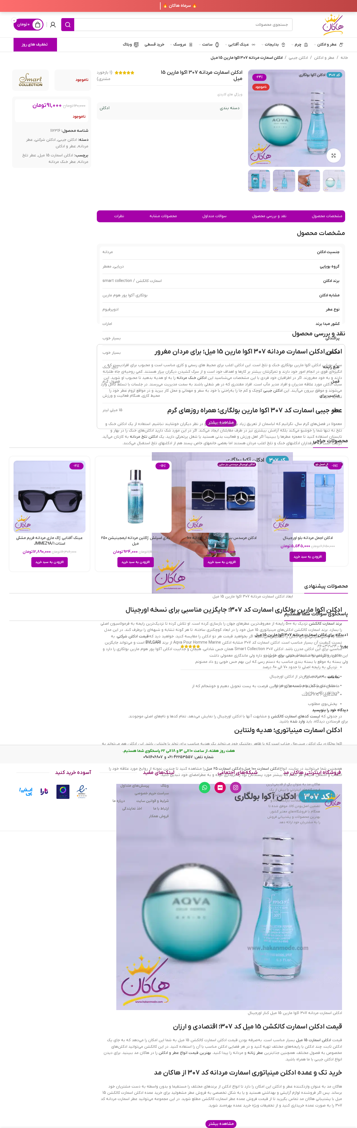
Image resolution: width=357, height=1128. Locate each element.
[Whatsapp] (204, 787)
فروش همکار (159, 816)
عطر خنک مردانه (62, 162)
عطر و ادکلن (324, 58)
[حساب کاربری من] (52, 24)
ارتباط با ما (161, 808)
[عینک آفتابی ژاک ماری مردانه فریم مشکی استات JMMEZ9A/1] (50, 497)
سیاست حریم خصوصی (152, 793)
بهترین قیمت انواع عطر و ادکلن (185, 1053)
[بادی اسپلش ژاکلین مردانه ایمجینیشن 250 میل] (136, 497)
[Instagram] (235, 787)
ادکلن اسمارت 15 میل (55, 155)
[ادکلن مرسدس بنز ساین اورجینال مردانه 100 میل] (222, 497)
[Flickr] (220, 787)
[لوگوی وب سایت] (333, 24)
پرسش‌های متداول (134, 785)
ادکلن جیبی (298, 58)
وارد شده (297, 721)
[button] (308, 557)
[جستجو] (67, 24)
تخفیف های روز (34, 44)
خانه (344, 58)
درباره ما (119, 801)
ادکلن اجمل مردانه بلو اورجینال (308, 538)
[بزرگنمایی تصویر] (334, 155)
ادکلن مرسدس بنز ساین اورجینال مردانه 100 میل (222, 540)
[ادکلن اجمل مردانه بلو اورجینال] (308, 497)
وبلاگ (165, 785)
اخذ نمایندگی (132, 808)
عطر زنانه (255, 1053)
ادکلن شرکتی (45, 140)
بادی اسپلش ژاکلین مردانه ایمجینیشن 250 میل (135, 540)
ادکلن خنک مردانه (192, 378)
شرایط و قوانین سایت (152, 801)
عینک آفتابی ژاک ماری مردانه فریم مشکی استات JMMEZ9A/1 (49, 540)
